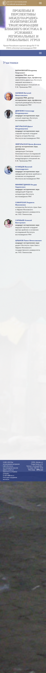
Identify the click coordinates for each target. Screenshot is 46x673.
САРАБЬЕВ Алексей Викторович (23, 221)
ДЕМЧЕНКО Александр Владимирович (24, 112)
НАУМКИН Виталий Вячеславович (23, 94)
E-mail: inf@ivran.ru (8, 475)
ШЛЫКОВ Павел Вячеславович (28, 240)
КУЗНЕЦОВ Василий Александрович (23, 167)
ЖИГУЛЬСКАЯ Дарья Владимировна (24, 127)
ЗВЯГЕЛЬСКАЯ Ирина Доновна (28, 144)
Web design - (35, 470)
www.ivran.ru (6, 472)
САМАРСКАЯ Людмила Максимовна (24, 203)
